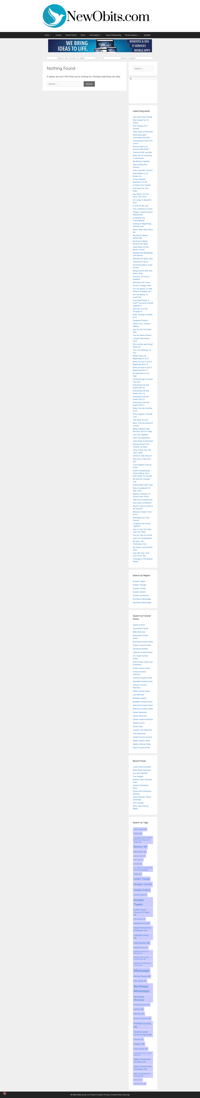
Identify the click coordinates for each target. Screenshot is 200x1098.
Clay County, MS (138, 859)
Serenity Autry (139, 723)
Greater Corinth (139, 588)
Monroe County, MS (142, 976)
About (83, 35)
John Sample (138, 803)
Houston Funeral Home (142, 678)
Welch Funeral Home (141, 748)
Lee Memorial (138, 695)
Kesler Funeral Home (141, 691)
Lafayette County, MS (141, 936)
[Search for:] (65, 84)
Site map (126, 1095)
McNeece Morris (139, 698)
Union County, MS (141, 1049)
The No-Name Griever (142, 335)
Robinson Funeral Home (143, 709)
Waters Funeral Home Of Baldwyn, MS (142, 1067)
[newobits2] (100, 51)
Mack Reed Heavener (142, 770)
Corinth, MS (138, 864)
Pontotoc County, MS (142, 1018)
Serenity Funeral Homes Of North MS (143, 1033)
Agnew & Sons (139, 625)
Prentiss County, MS (142, 1025)
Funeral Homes (71, 35)
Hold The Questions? (141, 438)
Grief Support (94, 35)
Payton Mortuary (140, 716)
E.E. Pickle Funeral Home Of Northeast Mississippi (143, 869)
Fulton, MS (137, 874)
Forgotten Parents (140, 320)
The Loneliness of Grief (142, 209)
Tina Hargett (138, 776)
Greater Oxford (139, 592)
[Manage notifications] (4, 1093)
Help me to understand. (143, 500)
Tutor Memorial (139, 733)
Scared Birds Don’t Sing (142, 485)
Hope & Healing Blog (113, 35)
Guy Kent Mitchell (140, 773)
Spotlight (147, 35)
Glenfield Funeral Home (142, 681)
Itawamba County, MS (142, 923)
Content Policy (116, 1095)
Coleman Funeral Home (142, 652)
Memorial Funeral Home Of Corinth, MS (142, 964)
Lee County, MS (142, 943)
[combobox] (71, 58)
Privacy (107, 1095)
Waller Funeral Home (141, 741)
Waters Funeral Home (142, 744)
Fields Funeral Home (141, 668)
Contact (58, 35)
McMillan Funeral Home (142, 702)
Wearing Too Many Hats (143, 259)
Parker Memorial (139, 712)
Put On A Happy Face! (142, 285)
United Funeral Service (142, 737)
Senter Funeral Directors (143, 719)
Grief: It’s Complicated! (142, 538)
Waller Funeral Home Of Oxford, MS (142, 1060)
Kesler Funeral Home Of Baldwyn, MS (142, 929)
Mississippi (141, 970)
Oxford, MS (138, 1009)
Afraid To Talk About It (142, 456)
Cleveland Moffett (140, 649)
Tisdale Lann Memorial (142, 730)
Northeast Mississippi (142, 599)
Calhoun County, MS (139, 856)
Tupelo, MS (139, 1044)
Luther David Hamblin (142, 767)
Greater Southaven (141, 595)
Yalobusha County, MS (140, 1083)
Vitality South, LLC (83, 1095)
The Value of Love (140, 420)
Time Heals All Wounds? (143, 132)
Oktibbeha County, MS (142, 1005)
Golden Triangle (139, 585)
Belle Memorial (139, 632)
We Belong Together (141, 161)
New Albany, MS (140, 981)
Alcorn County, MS (140, 829)
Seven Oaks (138, 726)
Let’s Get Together (140, 435)
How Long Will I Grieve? (143, 170)
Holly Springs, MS (139, 919)
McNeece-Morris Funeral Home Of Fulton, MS (141, 958)
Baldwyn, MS (140, 846)
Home (47, 35)
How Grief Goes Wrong (142, 117)
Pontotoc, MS (139, 1014)
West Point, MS (138, 1080)
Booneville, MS (140, 852)
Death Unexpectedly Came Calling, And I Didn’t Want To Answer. (142, 473)
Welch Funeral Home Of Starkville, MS (142, 1075)
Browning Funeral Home (143, 642)
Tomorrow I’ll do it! (140, 262)
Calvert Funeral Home (142, 645)
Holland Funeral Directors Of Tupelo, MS (142, 912)
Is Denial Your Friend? (142, 185)
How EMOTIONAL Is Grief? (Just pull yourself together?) (143, 303)
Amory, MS (138, 833)
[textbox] (71, 58)
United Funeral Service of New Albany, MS (143, 1054)
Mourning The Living (141, 282)
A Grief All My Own (141, 206)
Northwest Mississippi (142, 603)
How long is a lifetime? (142, 503)
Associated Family (140, 628)
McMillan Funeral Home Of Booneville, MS (141, 952)
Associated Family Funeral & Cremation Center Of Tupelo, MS (142, 840)
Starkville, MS (138, 1039)
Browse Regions (131, 35)
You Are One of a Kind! (142, 535)
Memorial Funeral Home (143, 705)
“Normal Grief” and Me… (143, 152)
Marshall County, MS (141, 947)
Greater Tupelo (139, 581)
